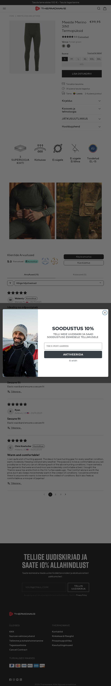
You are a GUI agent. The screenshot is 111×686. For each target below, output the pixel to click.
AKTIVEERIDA (73, 354)
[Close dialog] (104, 312)
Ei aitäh (73, 360)
